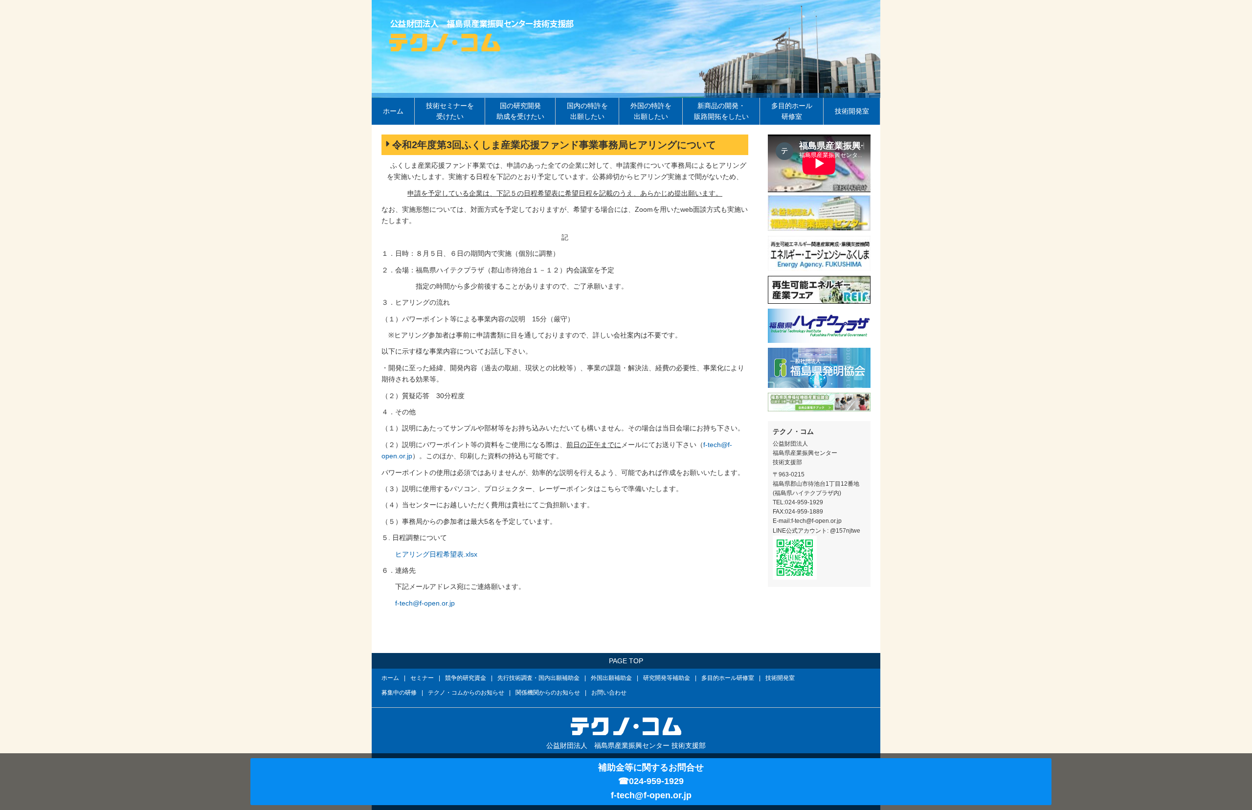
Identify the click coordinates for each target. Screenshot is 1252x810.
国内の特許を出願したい (587, 111)
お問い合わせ (608, 692)
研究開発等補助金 (666, 678)
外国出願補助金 (611, 678)
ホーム (393, 111)
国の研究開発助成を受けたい (520, 111)
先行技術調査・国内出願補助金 (538, 678)
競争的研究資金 (465, 678)
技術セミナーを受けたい (450, 111)
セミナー (422, 678)
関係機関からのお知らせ (547, 692)
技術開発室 (852, 111)
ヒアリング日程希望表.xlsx (436, 554)
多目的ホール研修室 (791, 111)
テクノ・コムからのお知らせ (466, 692)
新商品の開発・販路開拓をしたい (721, 111)
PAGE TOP (626, 661)
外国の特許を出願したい (650, 111)
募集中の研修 (399, 692)
